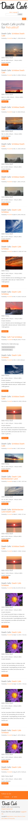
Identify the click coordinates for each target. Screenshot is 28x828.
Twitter (15, 797)
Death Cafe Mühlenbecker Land (11, 477)
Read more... (5, 64)
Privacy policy (12, 818)
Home (15, 816)
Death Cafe (16, 632)
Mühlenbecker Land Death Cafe (12, 510)
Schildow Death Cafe (12, 34)
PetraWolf (9, 38)
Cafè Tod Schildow (14, 337)
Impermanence (7, 809)
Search (20, 14)
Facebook (6, 797)
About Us (20, 816)
